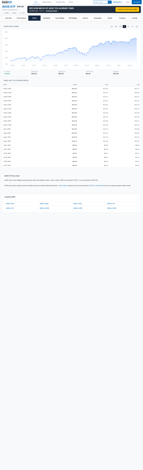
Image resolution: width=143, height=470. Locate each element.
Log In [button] (127, 2)
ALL (137, 26)
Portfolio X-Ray (60, 2)
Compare (122, 18)
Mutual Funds (47, 2)
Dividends (46, 18)
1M (112, 26)
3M (116, 26)
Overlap (134, 18)
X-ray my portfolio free (127, 9)
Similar (110, 18)
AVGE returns (63, 185)
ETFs (35, 2)
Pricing (71, 2)
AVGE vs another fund (96, 185)
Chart (34, 18)
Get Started (136, 2)
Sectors (85, 18)
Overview (8, 18)
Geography (98, 18)
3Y (128, 26)
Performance (21, 18)
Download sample (51, 11)
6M (120, 26)
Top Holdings (59, 18)
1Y (124, 26)
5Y (132, 26)
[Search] (109, 2)
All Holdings (73, 18)
